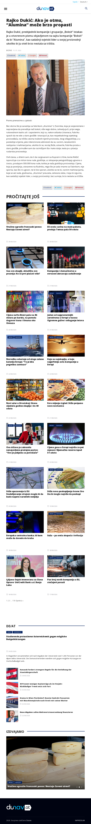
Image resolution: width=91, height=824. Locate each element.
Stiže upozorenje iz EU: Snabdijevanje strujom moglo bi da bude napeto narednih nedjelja (24, 494)
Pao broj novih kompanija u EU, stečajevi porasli (63, 581)
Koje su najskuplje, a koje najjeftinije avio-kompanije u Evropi (62, 362)
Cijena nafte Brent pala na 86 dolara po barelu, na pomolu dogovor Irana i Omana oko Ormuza (21, 319)
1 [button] (77, 787)
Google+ (33, 55)
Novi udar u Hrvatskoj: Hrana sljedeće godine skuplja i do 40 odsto (22, 406)
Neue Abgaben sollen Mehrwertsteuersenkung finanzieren (46, 712)
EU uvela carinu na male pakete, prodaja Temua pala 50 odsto (64, 228)
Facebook (11, 55)
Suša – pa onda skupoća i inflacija (65, 535)
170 (13, 600)
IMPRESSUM (80, 820)
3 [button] (82, 787)
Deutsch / (83, 2)
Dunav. (29, 820)
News (9, 632)
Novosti (18, 205)
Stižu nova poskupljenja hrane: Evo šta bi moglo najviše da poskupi (65, 492)
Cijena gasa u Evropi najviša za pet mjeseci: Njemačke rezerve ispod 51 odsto (65, 450)
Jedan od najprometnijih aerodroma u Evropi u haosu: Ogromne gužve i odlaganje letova (65, 318)
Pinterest (44, 55)
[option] (45, 762)
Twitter (22, 55)
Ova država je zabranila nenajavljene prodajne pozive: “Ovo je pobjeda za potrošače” (22, 450)
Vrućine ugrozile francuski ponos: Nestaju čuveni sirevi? (24, 228)
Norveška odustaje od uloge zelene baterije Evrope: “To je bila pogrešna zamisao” (25, 362)
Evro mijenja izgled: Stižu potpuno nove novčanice (65, 404)
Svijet (18, 780)
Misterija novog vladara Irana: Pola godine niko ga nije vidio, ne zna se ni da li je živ (41, 785)
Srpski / (75, 2)
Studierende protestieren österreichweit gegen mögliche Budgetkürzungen (36, 638)
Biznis (9, 50)
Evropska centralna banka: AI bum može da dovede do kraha (24, 537)
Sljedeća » (19, 600)
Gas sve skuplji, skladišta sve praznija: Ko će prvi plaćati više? (23, 272)
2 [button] (79, 787)
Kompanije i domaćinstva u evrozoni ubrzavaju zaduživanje (64, 272)
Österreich (17, 632)
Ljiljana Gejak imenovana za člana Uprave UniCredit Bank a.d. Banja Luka (24, 582)
